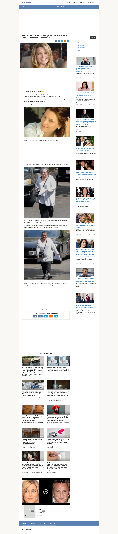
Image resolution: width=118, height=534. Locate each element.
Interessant (33, 7)
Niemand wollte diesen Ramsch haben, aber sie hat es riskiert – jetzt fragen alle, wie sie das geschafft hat (58, 369)
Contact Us (74, 2)
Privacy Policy (83, 2)
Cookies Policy (91, 2)
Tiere (40, 7)
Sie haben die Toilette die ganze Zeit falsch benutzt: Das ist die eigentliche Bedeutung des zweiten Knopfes (58, 441)
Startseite (25, 7)
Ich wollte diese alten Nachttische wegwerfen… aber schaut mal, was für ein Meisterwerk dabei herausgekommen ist (33, 441)
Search (77, 35)
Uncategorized (80, 53)
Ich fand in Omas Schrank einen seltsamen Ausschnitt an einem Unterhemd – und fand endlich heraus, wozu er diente (31, 393)
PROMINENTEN (61, 7)
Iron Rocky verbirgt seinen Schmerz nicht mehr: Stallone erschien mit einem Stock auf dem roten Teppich (85, 280)
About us (68, 2)
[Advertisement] (59, 20)
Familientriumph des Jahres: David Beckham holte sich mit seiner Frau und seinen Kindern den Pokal (86, 148)
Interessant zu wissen (49, 7)
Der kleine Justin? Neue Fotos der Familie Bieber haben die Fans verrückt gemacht (86, 225)
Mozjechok (26, 2)
